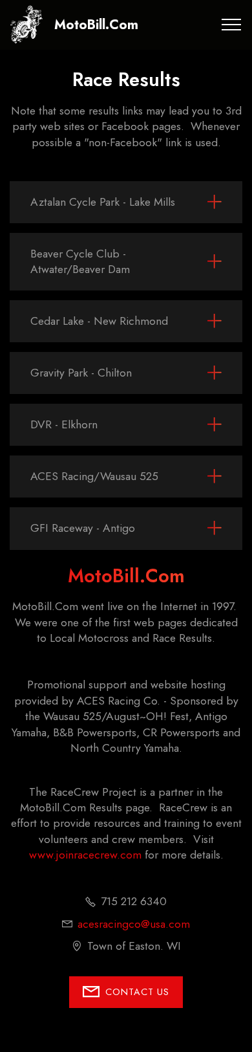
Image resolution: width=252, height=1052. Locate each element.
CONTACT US (137, 991)
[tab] (126, 202)
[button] (126, 202)
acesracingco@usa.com (134, 923)
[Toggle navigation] (232, 24)
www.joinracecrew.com (85, 854)
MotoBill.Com (96, 24)
